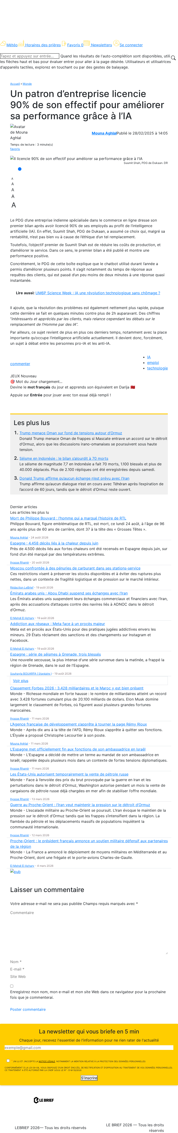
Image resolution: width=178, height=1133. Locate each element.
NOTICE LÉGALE (47, 1061)
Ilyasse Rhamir (19, 562)
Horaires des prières (43, 45)
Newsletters (101, 45)
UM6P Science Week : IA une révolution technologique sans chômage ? (97, 293)
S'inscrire (89, 1078)
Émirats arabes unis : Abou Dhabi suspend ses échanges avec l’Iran (69, 593)
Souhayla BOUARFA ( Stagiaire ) (31, 673)
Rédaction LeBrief (21, 587)
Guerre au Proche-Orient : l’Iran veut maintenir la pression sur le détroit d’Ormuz (80, 804)
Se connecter (131, 45)
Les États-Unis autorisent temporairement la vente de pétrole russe (69, 774)
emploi (153, 362)
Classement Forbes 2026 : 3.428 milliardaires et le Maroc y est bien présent (76, 688)
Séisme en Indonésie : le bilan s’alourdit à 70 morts (63, 458)
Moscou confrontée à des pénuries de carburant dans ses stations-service (75, 568)
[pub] (15, 871)
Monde (27, 83)
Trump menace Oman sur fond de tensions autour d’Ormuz (70, 433)
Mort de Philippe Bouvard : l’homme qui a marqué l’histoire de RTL (68, 518)
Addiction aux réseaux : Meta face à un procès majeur (57, 623)
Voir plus (20, 680)
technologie (157, 368)
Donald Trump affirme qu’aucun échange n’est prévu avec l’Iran (74, 478)
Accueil (15, 83)
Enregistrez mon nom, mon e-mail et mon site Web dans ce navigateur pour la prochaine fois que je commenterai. (88, 994)
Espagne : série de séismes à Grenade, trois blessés (55, 654)
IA (149, 357)
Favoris (75, 45)
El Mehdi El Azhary (22, 618)
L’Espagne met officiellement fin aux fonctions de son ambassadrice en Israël (78, 749)
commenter (20, 363)
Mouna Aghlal (104, 133)
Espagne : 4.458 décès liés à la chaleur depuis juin (54, 543)
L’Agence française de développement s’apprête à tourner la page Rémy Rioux (78, 724)
